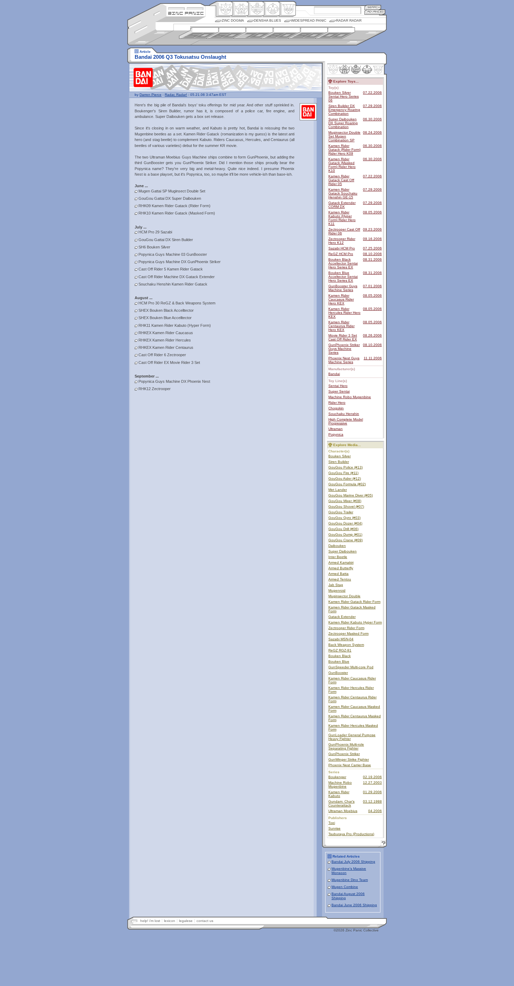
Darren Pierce (151, 95)
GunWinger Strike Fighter (348, 759)
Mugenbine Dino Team (349, 880)
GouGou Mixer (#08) (344, 501)
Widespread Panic (308, 20)
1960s (226, 33)
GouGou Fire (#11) (343, 473)
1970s (253, 33)
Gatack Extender (342, 617)
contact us (205, 921)
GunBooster (338, 673)
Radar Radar (349, 20)
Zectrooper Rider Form (346, 628)
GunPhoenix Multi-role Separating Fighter (346, 746)
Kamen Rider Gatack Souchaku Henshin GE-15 (342, 193)
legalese (186, 921)
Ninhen (367, 69)
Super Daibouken (342, 551)
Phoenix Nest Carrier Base (349, 765)
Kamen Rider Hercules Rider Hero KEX (344, 312)
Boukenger (337, 777)
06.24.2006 (372, 132)
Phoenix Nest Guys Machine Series (343, 360)
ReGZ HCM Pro (340, 254)
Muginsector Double (344, 596)
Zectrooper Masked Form (348, 633)
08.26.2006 (372, 335)
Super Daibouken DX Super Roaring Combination (343, 123)
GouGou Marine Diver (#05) (350, 495)
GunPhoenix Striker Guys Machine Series (344, 348)
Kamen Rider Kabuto (338, 794)
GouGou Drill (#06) (343, 529)
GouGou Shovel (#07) (346, 506)
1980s (280, 33)
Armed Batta (338, 574)
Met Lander (337, 490)
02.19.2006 (372, 777)
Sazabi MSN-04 (341, 639)
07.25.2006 (372, 248)
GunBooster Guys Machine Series (342, 288)
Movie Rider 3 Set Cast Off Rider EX (342, 337)
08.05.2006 (372, 212)
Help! (382, 844)
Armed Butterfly (340, 568)
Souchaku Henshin (343, 414)
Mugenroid (336, 590)
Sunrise (334, 828)
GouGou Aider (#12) (344, 478)
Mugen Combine (344, 887)
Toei (331, 823)
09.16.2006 (372, 239)
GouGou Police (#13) (345, 467)
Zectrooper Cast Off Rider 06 (344, 231)
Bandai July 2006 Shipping (353, 862)
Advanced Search (374, 12)
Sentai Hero (338, 386)
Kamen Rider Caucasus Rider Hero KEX (341, 299)
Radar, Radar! (176, 95)
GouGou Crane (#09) (345, 540)
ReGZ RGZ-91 (339, 650)
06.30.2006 (372, 119)
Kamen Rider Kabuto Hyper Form (355, 622)
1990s (307, 33)
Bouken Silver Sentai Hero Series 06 (343, 96)
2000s (335, 33)
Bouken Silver (339, 456)
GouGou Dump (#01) (345, 534)
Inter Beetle (337, 557)
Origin (224, 9)
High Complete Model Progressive (345, 421)
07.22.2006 (372, 92)
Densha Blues (267, 20)
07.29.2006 (372, 106)
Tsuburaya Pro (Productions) (351, 834)
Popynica (335, 434)
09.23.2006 (372, 229)
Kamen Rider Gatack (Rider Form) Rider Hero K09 (344, 149)
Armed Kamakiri (341, 562)
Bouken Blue (338, 661)
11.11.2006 (373, 358)
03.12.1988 (372, 801)
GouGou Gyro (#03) (344, 518)
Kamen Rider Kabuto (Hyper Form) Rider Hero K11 (342, 218)
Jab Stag (335, 585)
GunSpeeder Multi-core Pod (350, 667)
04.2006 (375, 811)
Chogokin (336, 408)
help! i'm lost (150, 921)
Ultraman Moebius (342, 811)
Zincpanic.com (186, 13)
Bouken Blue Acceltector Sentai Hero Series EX (343, 276)
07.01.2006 (372, 286)
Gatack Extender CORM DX (342, 205)
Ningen (271, 9)
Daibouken (337, 546)
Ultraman (335, 429)
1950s (198, 33)
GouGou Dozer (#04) (345, 523)
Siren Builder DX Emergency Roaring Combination (344, 109)
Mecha (256, 9)
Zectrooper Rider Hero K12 (341, 241)
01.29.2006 (372, 792)
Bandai (334, 374)
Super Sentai (339, 391)
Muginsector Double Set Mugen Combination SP (344, 136)
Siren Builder (338, 462)
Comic (287, 9)
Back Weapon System (346, 645)
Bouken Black (339, 656)
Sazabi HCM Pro (341, 248)
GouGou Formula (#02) (347, 484)
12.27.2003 (372, 782)
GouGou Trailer (340, 512)
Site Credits (186, 8)
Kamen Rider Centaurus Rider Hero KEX (341, 326)
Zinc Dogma (233, 20)
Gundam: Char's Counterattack (341, 803)
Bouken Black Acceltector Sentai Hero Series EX (343, 263)
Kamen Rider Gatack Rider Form (354, 602)
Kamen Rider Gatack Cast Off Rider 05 (341, 180)
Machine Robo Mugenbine (349, 397)
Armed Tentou (339, 579)
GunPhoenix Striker (344, 754)
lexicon (169, 921)
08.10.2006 (372, 254)
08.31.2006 (372, 259)
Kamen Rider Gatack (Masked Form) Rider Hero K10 (342, 164)
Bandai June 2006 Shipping (354, 905)
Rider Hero (336, 402)
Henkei (240, 9)
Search (372, 7)
